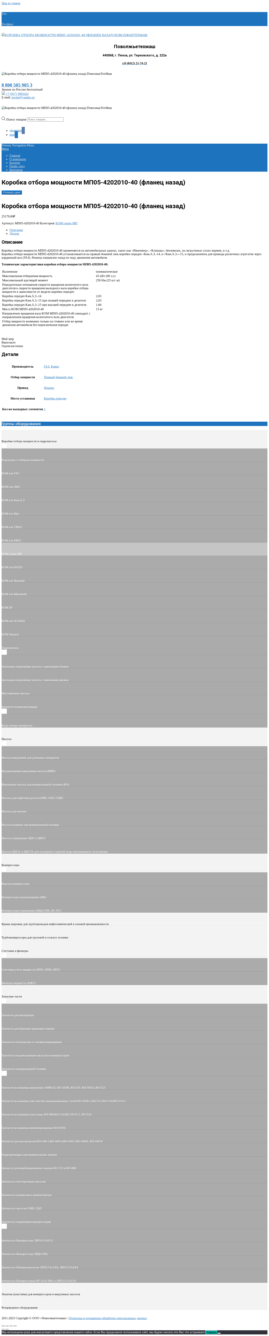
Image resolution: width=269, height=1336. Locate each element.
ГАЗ (46, 366)
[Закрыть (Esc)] (15, 1326)
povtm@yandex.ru (23, 97)
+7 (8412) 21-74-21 (20, 13)
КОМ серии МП (66, 223)
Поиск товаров (16, 119)
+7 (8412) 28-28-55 (26, 24)
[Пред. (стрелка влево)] (3, 1329)
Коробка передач (55, 398)
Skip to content (11, 3)
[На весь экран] (7, 1326)
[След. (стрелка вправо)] (7, 1329)
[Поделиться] (11, 1326)
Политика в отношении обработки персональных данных (108, 1318)
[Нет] (219, 1333)
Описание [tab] (16, 230)
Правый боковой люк (58, 377)
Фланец (49, 387)
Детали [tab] (14, 233)
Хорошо (211, 1332)
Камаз (55, 366)
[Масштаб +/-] (3, 1326)
